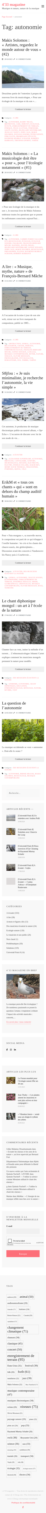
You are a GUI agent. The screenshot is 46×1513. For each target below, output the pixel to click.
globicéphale (11, 584)
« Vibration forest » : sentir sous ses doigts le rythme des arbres (28, 1117)
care (18, 124)
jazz (27, 1378)
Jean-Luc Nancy (12, 132)
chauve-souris (35, 577)
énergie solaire (21, 465)
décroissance (11, 463)
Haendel (16, 245)
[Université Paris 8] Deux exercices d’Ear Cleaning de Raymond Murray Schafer (28, 850)
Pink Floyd (10, 136)
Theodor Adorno (23, 140)
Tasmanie (9, 588)
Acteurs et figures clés (15, 922)
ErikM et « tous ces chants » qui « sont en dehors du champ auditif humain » (22, 489)
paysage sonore (22, 134)
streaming (11, 1450)
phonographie (11, 358)
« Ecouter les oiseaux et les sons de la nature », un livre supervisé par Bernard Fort (22, 1154)
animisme (13, 684)
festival (31, 1365)
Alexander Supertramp (20, 459)
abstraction (15, 344)
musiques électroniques (20, 1400)
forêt (24, 1371)
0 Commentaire (23, 59)
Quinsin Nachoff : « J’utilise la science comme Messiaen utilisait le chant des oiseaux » (21, 1179)
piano (33, 1419)
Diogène (23, 463)
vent (15, 690)
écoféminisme (11, 580)
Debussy (25, 124)
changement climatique (17, 1329)
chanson (13, 1337)
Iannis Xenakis (35, 247)
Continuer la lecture (23, 109)
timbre (25, 360)
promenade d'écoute (26, 136)
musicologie (37, 249)
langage (31, 352)
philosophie (10, 251)
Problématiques (12, 944)
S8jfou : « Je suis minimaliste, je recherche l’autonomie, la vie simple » (22, 380)
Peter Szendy (37, 134)
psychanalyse (26, 358)
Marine (9, 1196)
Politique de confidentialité (23, 1503)
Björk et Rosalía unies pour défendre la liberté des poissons (22, 1164)
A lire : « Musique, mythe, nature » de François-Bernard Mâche (22, 271)
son (19, 360)
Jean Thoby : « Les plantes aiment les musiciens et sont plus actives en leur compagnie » (28, 1099)
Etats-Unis (14, 1365)
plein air (12, 1426)
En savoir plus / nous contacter (18, 1022)
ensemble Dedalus (22, 582)
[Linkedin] (15, 1050)
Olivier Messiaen (21, 356)
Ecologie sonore (12, 930)
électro (8, 465)
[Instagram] (11, 1050)
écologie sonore (29, 1468)
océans (12, 1407)
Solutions (10, 948)
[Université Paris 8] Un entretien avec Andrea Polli (29, 817)
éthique (8, 128)
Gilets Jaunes (11, 130)
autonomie (14, 122)
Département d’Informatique (17, 1161)
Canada (28, 1315)
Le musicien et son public (16, 935)
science (13, 1443)
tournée (12, 1456)
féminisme (33, 128)
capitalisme (20, 461)
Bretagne (9, 461)
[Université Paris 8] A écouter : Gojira (26, 866)
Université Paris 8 (13, 952)
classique (14, 1343)
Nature (39, 354)
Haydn (24, 245)
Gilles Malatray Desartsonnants (19, 1149)
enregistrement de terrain (25, 126)
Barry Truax (26, 122)
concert (14, 1349)
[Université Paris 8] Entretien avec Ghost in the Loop (27, 832)
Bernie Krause (27, 774)
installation (13, 1378)
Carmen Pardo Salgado (31, 239)
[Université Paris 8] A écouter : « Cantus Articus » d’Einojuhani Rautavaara (27, 883)
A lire (15, 118)
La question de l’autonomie (14, 705)
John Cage (25, 132)
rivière (8, 690)
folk (10, 1372)
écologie (34, 124)
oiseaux (8, 356)
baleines (24, 1309)
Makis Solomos (22, 249)
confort (31, 461)
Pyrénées (9, 469)
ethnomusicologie (14, 350)
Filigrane (17, 243)
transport (27, 1456)
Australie (11, 1309)
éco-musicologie (13, 241)
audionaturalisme (17, 1303)
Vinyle (10, 1462)
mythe (32, 354)
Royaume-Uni (28, 1438)
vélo (24, 469)
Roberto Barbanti (22, 253)
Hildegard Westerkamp (30, 130)
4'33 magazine (13, 4)
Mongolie (28, 688)
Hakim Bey (34, 465)
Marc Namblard (32, 1384)
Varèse (35, 140)
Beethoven (10, 124)
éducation (22, 686)
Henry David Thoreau (15, 467)
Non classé (10, 939)
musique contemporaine (16, 354)
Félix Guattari (20, 128)
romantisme (10, 360)
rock (40, 586)
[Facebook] (7, 1050)
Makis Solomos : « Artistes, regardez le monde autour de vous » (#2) (21, 47)
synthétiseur (25, 1450)
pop (25, 1425)
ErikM (35, 582)
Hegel (31, 245)
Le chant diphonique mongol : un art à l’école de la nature (22, 605)
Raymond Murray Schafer (17, 138)
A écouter (17, 455)
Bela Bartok (10, 346)
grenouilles (25, 584)
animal (25, 344)
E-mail (9, 1226)
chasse (21, 346)
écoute (8, 126)
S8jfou (17, 469)
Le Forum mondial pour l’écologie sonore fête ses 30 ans (28, 1081)
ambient (11, 1297)
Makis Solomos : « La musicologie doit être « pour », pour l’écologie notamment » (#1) (22, 160)
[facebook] (23, 1507)
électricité (33, 463)
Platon (20, 251)
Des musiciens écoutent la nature (19, 926)
